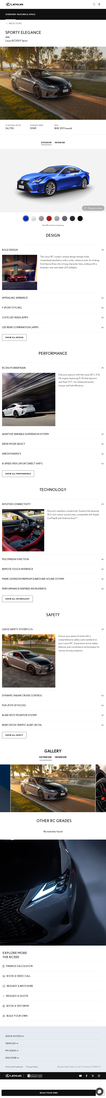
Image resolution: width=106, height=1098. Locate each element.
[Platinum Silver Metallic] (57, 218)
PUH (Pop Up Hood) (14, 705)
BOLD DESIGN (10, 249)
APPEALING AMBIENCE (15, 297)
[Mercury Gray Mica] (65, 218)
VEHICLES (10, 1043)
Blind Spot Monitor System (19, 715)
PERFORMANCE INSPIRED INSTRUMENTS (24, 588)
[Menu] (99, 4)
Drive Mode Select (13, 444)
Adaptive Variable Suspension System (25, 434)
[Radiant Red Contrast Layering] (49, 218)
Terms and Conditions (14, 1067)
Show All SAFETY (14, 735)
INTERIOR (61, 757)
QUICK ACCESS (13, 1036)
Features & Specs (26, 14)
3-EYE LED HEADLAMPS (15, 317)
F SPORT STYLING (12, 307)
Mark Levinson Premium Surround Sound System (33, 579)
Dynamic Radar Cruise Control (22, 695)
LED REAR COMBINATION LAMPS (20, 327)
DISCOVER (11, 1058)
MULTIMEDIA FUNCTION (15, 559)
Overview (10, 14)
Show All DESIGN (14, 337)
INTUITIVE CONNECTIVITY (16, 504)
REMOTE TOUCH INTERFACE (17, 569)
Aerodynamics (11, 453)
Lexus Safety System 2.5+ (17, 629)
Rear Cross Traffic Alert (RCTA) (22, 725)
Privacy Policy (32, 1067)
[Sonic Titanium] (41, 218)
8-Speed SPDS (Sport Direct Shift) (22, 463)
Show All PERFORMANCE (18, 474)
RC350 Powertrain (14, 368)
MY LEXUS (10, 1050)
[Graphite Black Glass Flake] (72, 218)
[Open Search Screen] (94, 4)
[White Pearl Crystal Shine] (34, 218)
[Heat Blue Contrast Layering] (26, 218)
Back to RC (15, 23)
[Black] (80, 218)
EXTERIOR (45, 757)
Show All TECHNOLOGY (17, 599)
